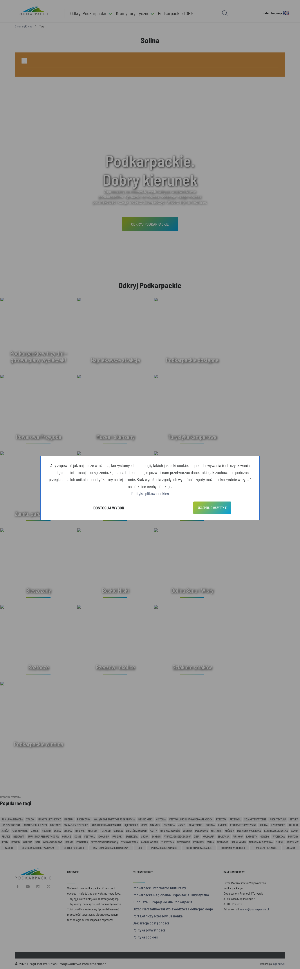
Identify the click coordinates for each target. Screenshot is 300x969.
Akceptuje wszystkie (212, 508)
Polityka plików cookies (150, 493)
